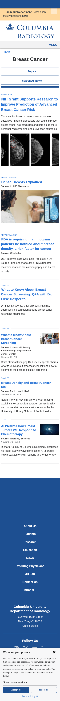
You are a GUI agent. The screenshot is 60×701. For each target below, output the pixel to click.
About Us (30, 526)
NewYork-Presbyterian (30, 497)
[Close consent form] (54, 652)
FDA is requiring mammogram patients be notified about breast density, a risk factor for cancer (27, 244)
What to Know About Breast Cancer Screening (16, 339)
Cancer (5, 285)
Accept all (16, 690)
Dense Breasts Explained (21, 182)
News (7, 51)
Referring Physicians (30, 566)
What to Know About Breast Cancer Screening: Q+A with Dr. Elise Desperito (26, 294)
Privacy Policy (29, 696)
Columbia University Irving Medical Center (30, 4)
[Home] (30, 30)
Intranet (31, 591)
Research (6, 95)
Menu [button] (53, 44)
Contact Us (30, 582)
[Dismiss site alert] (54, 11)
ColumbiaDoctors (30, 507)
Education (30, 550)
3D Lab (30, 574)
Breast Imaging (9, 178)
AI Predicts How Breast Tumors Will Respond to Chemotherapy (18, 430)
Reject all (43, 690)
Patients (30, 534)
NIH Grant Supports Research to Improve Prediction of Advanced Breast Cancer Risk (29, 104)
